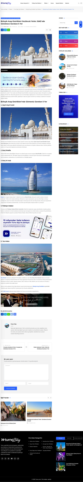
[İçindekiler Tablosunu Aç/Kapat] (49, 70)
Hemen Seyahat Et (24, 3)
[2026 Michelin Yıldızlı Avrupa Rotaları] (62, 86)
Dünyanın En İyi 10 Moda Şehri (8, 423)
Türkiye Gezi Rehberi (36, 3)
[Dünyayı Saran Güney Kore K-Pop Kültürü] (60, 456)
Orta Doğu (40, 89)
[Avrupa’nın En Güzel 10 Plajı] (62, 66)
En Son (60, 438)
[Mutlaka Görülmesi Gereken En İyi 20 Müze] (62, 76)
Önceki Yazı (7, 345)
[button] (48, 398)
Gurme (52, 3)
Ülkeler (45, 3)
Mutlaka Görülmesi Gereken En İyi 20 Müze (71, 76)
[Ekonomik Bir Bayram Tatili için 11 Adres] (62, 57)
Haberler (67, 3)
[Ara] (78, 3)
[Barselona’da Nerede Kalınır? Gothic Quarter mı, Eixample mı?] (60, 446)
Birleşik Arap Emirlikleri (38, 286)
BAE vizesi (6, 291)
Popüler (69, 438)
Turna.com (38, 479)
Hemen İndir (68, 114)
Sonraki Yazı (45, 345)
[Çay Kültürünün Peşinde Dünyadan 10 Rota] (60, 466)
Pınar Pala (6, 26)
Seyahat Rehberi (59, 3)
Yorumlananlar (78, 438)
